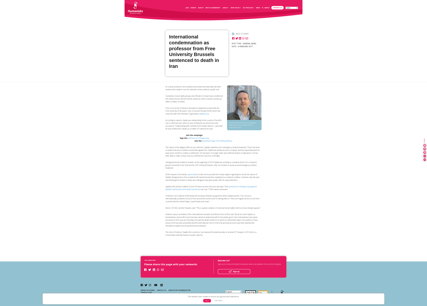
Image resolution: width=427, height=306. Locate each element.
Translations (146, 292)
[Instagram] (150, 285)
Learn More (218, 300)
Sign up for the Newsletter (179, 290)
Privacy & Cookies (148, 290)
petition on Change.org (198, 138)
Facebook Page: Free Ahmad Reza (217, 141)
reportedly (192, 174)
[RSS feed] (161, 285)
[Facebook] (142, 285)
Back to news (242, 34)
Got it (207, 301)
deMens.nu (204, 114)
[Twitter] (146, 285)
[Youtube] (155, 285)
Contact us (161, 290)
